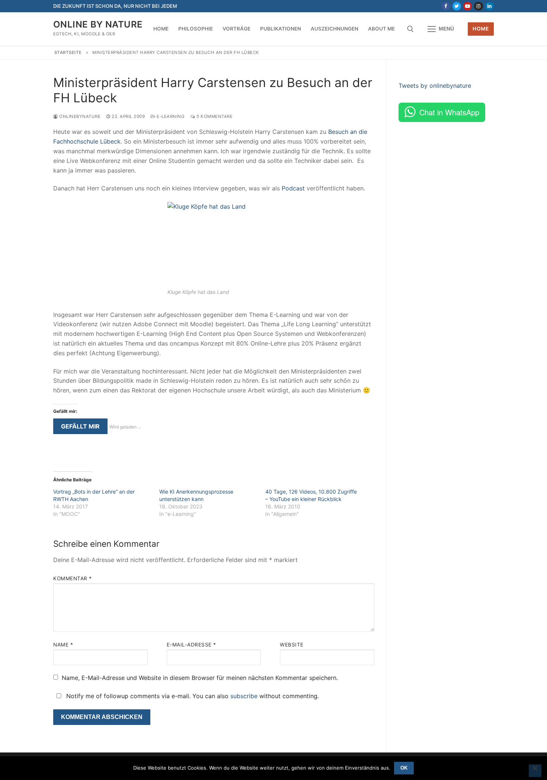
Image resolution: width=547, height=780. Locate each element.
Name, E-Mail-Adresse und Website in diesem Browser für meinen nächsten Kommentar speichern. (200, 677)
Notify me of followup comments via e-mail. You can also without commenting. (191, 696)
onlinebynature (79, 116)
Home (481, 29)
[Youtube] (467, 6)
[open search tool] (410, 29)
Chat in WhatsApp (449, 112)
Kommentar (72, 578)
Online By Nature (98, 24)
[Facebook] (445, 6)
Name (63, 645)
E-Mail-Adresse (191, 645)
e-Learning (170, 116)
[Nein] (535, 770)
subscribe (243, 696)
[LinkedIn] (489, 6)
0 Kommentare (214, 116)
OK (403, 768)
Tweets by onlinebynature (435, 85)
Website (292, 645)
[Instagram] (478, 6)
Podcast (293, 188)
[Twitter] (456, 6)
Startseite (68, 52)
